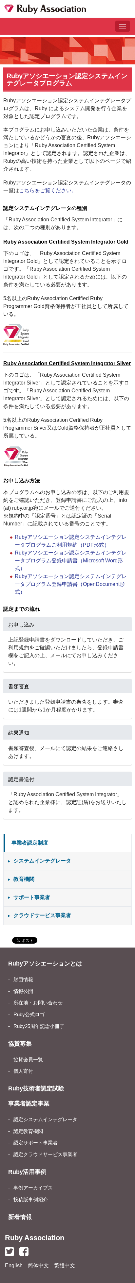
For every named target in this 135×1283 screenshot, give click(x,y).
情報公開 (23, 991)
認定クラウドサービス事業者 (45, 1154)
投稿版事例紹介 (30, 1199)
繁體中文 (64, 1265)
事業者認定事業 (28, 1103)
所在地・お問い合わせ (38, 1002)
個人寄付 (23, 1071)
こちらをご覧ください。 (48, 190)
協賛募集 (20, 1043)
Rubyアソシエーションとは (45, 963)
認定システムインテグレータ (45, 1119)
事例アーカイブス (33, 1187)
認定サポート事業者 (35, 1142)
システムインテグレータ (42, 861)
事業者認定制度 (29, 843)
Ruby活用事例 (27, 1172)
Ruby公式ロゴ (29, 1014)
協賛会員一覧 (28, 1059)
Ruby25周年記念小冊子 (39, 1026)
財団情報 (23, 979)
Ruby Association (34, 1238)
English (14, 1265)
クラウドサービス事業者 (42, 915)
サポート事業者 (31, 897)
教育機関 (23, 879)
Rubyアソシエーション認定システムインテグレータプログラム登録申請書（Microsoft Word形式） (71, 560)
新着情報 (20, 1217)
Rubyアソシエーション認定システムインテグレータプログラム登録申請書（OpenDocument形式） (71, 584)
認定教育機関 (28, 1131)
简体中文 (38, 1265)
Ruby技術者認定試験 (36, 1088)
